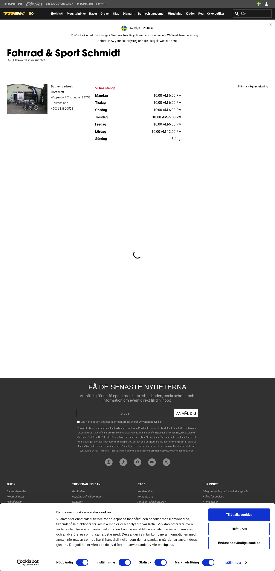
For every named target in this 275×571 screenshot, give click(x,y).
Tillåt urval (239, 529)
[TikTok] (123, 462)
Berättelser (79, 491)
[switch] (125, 562)
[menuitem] (57, 13)
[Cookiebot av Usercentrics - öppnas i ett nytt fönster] (28, 562)
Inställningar (232, 562)
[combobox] (252, 13)
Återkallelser (210, 501)
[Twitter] (166, 462)
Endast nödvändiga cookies (239, 543)
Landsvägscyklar (17, 491)
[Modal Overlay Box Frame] (137, 417)
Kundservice (145, 491)
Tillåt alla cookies (239, 514)
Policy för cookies (213, 496)
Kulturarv (77, 501)
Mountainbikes (16, 496)
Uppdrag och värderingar (87, 496)
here (174, 41)
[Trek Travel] (92, 4)
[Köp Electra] (34, 4)
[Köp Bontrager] (59, 4)
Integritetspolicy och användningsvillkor (226, 491)
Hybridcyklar (14, 501)
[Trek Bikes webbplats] (13, 4)
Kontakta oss (145, 496)
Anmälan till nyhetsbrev (152, 501)
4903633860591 (62, 108)
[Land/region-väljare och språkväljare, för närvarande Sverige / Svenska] (259, 4)
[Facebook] (137, 462)
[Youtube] (152, 462)
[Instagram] (109, 462)
